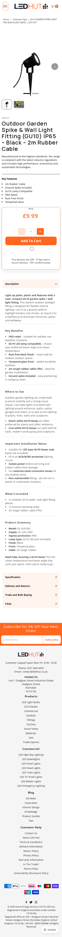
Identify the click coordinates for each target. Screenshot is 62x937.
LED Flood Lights (31, 768)
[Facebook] (26, 902)
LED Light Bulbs (31, 702)
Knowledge (31, 811)
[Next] (54, 66)
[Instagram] (36, 902)
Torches (31, 724)
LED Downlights (31, 759)
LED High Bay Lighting (31, 754)
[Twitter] (30, 902)
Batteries (31, 733)
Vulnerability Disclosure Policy (31, 873)
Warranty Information (31, 859)
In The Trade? (31, 864)
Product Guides (31, 816)
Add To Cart (31, 241)
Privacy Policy (31, 855)
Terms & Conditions (31, 842)
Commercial (31, 711)
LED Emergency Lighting (31, 785)
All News (31, 798)
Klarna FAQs (31, 868)
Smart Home (31, 728)
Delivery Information (31, 846)
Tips (31, 820)
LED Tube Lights (31, 772)
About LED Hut (31, 837)
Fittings (31, 720)
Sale (31, 737)
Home (6, 19)
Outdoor (31, 715)
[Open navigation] (5, 6)
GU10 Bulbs (31, 706)
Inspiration (31, 802)
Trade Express (31, 742)
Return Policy (31, 851)
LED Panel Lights (31, 763)
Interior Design (31, 807)
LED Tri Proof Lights (31, 777)
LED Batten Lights (31, 781)
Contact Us (31, 833)
